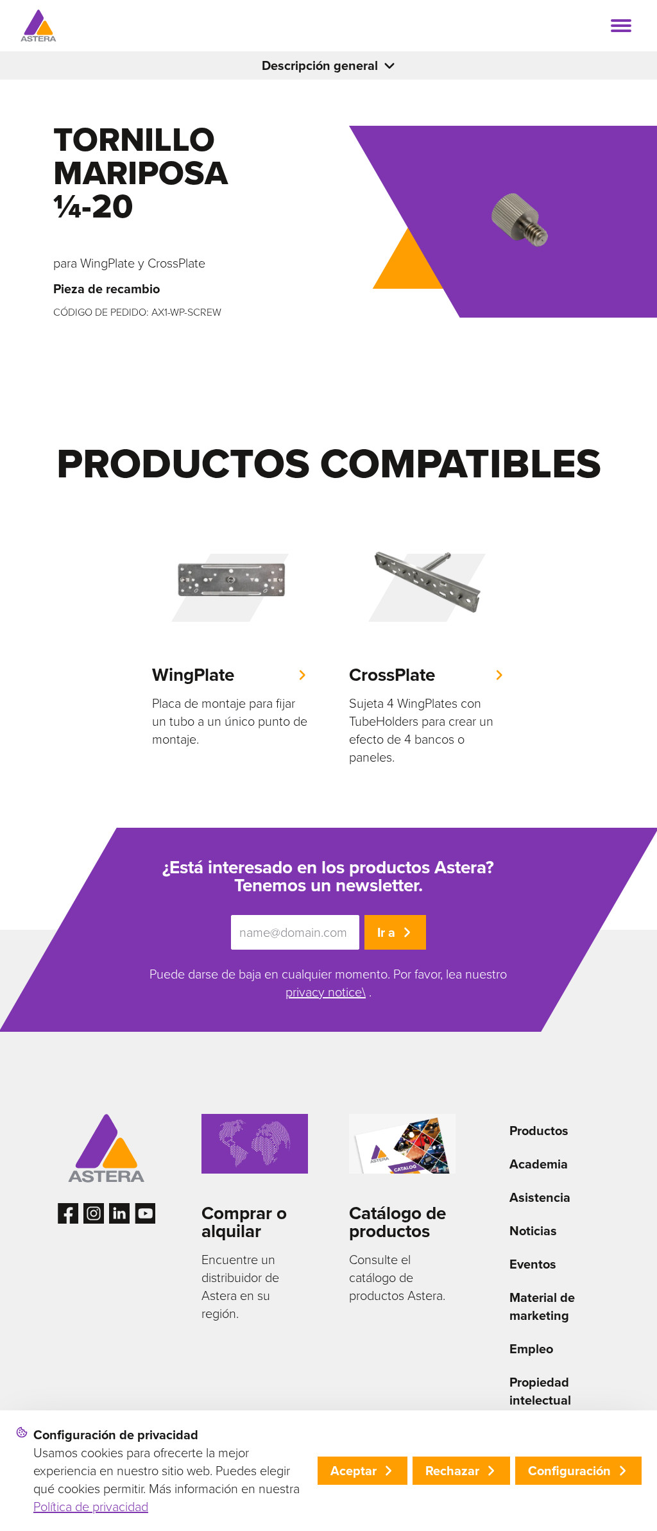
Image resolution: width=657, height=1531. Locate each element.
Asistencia (539, 1197)
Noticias (533, 1230)
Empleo (531, 1348)
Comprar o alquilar (244, 1222)
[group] (230, 634)
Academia (538, 1164)
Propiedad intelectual (540, 1391)
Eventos (532, 1264)
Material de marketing (542, 1306)
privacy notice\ (326, 992)
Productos (538, 1130)
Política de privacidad (90, 1506)
